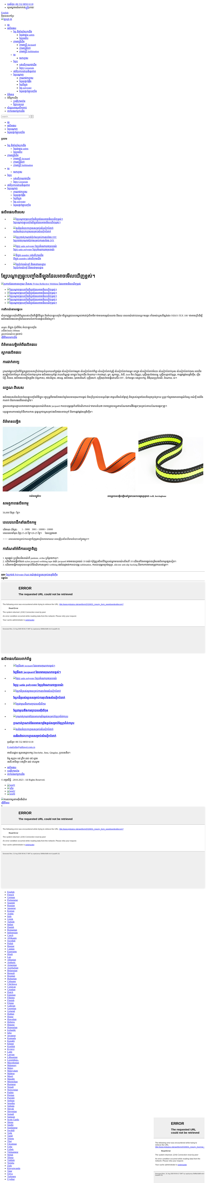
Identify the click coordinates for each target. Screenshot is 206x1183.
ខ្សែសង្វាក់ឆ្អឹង (25, 81)
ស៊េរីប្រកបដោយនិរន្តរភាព (24, 71)
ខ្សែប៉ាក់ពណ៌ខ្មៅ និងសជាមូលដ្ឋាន (28, 267)
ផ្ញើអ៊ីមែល (5, 802)
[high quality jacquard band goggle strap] (34, 665)
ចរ (14, 54)
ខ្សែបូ (15, 61)
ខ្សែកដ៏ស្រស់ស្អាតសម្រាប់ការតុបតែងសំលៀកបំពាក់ (39, 697)
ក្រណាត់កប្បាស (26, 78)
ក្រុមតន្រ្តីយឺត (19, 41)
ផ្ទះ (8, 25)
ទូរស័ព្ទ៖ (10, 4)
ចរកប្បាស (23, 58)
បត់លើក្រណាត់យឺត (27, 64)
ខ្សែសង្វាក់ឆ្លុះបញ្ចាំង (28, 91)
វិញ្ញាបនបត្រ (18, 104)
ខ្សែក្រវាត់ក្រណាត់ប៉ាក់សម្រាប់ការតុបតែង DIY (33, 240)
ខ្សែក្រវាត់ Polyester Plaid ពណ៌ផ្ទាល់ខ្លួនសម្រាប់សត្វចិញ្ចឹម (32, 574)
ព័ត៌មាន (10, 94)
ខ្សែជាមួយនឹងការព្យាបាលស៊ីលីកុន (30, 710)
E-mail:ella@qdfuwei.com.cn (21, 747)
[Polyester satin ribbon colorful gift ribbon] (35, 678)
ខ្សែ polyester (25, 88)
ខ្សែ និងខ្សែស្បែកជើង (22, 31)
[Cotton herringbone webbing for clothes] (33, 729)
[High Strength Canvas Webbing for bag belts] (40, 716)
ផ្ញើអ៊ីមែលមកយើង (9, 337)
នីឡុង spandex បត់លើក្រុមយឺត (27, 258)
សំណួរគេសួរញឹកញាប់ (17, 107)
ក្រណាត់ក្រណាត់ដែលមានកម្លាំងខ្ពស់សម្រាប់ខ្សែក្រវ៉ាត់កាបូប (43, 722)
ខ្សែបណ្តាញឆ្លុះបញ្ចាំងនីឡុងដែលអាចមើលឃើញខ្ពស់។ (36, 222)
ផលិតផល (11, 28)
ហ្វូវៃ (27, 7)
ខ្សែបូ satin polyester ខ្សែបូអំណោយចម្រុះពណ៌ (33, 249)
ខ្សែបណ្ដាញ (18, 74)
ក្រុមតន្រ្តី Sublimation (29, 51)
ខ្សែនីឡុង (23, 84)
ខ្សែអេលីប (23, 38)
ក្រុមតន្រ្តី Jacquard (27, 45)
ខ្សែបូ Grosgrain (26, 68)
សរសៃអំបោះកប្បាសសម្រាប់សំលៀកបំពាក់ (32, 231)
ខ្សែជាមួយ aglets (26, 35)
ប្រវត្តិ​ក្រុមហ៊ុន (19, 101)
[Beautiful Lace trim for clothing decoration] (37, 691)
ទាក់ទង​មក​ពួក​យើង (16, 111)
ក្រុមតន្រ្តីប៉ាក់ (25, 48)
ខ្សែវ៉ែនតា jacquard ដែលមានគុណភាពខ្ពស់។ (37, 672)
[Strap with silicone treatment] (29, 704)
